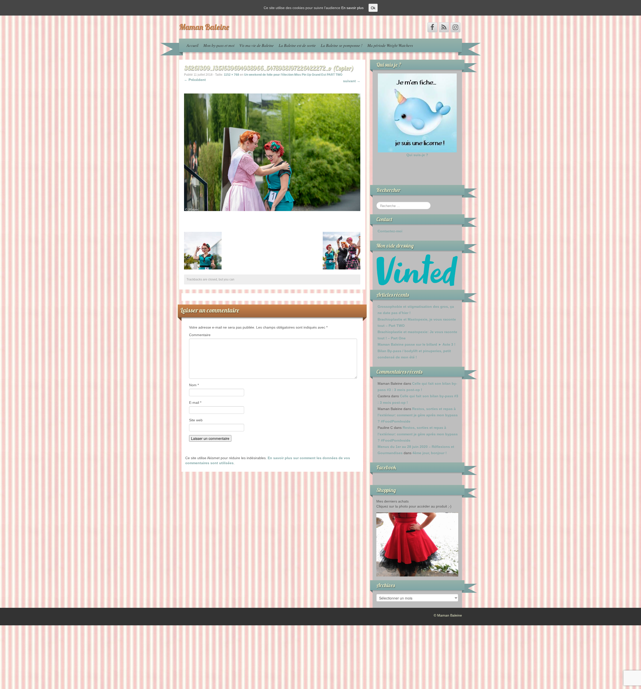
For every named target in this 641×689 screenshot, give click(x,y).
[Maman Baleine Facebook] (432, 27)
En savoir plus (352, 8)
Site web (196, 420)
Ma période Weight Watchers (390, 45)
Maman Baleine (204, 27)
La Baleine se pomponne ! (341, 45)
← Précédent (195, 80)
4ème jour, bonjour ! (429, 453)
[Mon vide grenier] (417, 270)
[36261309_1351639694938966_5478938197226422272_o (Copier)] (272, 152)
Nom (194, 385)
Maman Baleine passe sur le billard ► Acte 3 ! (416, 344)
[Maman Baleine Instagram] (455, 27)
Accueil (192, 45)
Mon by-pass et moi (218, 45)
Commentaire (200, 335)
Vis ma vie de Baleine (256, 45)
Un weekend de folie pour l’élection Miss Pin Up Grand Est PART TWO (293, 74)
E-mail (195, 403)
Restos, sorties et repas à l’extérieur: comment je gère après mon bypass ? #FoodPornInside (418, 415)
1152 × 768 (231, 74)
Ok (373, 7)
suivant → (351, 81)
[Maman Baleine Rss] (444, 27)
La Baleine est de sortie (297, 45)
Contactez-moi (390, 231)
